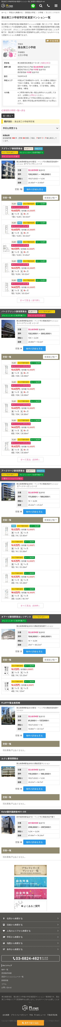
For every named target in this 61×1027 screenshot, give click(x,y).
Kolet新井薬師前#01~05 (13, 811)
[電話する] (48, 6)
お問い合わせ (6, 987)
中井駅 (35, 69)
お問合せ (33, 95)
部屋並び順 (50, 197)
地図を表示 (45, 63)
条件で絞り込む (32, 1023)
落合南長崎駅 (38, 67)
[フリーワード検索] (40, 6)
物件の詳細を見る (35, 189)
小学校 (40, 12)
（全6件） (31, 605)
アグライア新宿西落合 (12, 148)
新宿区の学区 (30, 12)
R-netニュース (40, 1015)
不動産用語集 (52, 1015)
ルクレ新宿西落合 (9, 758)
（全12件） (30, 300)
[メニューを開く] (56, 6)
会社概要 (6, 1015)
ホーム (4, 12)
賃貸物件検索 (6, 973)
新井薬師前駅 (33, 823)
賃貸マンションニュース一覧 (12, 977)
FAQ (31, 1015)
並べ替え (7, 116)
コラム (4, 984)
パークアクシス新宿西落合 (14, 311)
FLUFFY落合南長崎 (10, 703)
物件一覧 (4, 969)
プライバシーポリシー (19, 1015)
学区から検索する (16, 12)
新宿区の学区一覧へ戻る (14, 110)
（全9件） (31, 459)
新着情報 (4, 980)
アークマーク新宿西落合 (13, 470)
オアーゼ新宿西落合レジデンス (16, 616)
